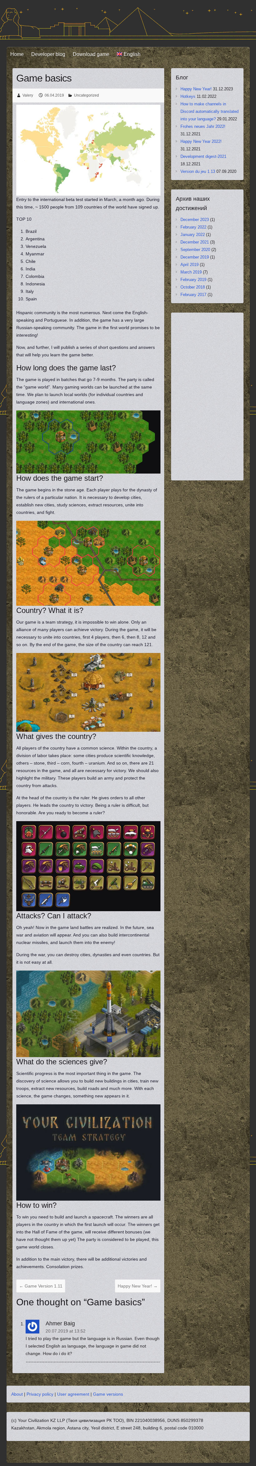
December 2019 (194, 257)
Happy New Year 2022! (201, 141)
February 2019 (193, 279)
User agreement (73, 1394)
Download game (91, 54)
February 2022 (193, 227)
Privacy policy (40, 1394)
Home (17, 54)
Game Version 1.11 (40, 1285)
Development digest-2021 (203, 156)
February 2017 (193, 294)
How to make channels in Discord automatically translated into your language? (209, 111)
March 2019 (191, 272)
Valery (27, 95)
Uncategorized (86, 95)
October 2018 (192, 287)
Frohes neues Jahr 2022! (202, 126)
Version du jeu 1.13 (197, 171)
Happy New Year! (138, 1285)
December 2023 (194, 219)
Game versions (108, 1394)
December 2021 (194, 242)
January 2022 (192, 234)
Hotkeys (187, 96)
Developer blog (48, 54)
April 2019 (189, 264)
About (17, 1394)
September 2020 (195, 249)
